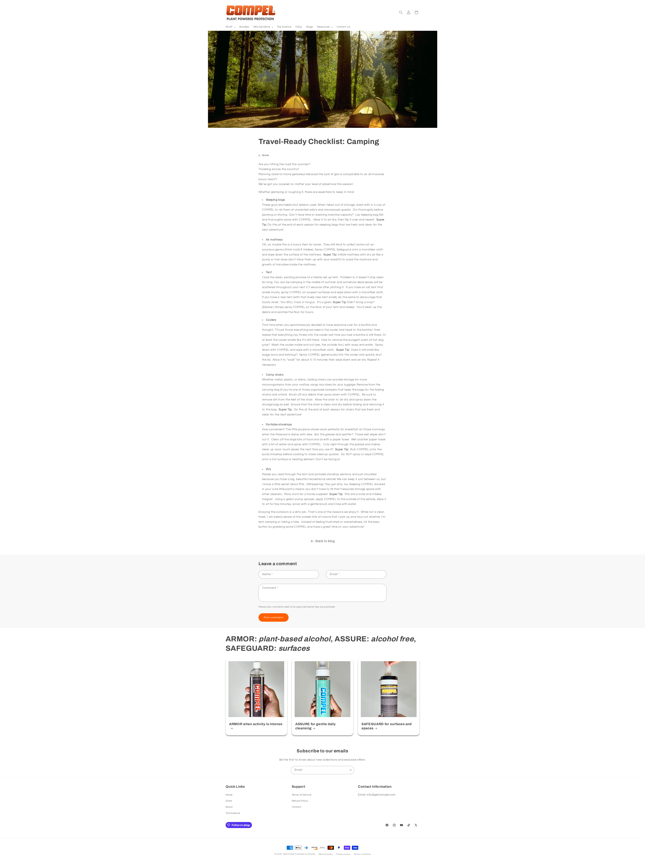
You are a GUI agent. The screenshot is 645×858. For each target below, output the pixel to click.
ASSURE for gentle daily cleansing (315, 726)
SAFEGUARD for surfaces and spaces (386, 726)
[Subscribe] (350, 770)
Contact (296, 807)
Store (229, 801)
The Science (233, 813)
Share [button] (265, 155)
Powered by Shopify (305, 854)
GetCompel (288, 854)
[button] (230, 27)
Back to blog (325, 541)
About (229, 807)
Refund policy (326, 854)
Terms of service (362, 854)
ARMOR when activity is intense (256, 724)
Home (229, 795)
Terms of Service (301, 795)
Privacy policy (343, 854)
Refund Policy (300, 801)
